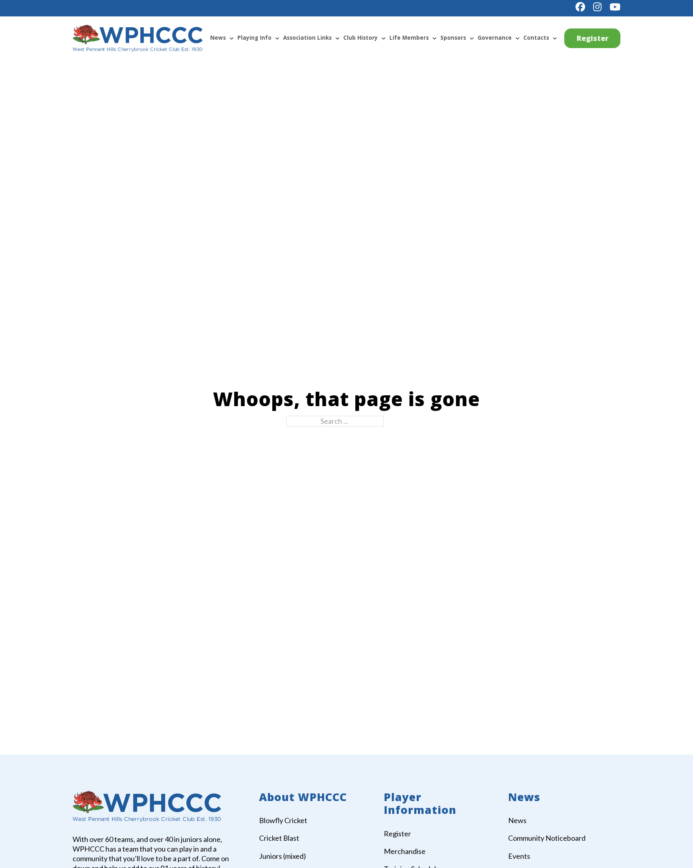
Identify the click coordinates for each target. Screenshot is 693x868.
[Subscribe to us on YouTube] (615, 7)
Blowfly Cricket (283, 820)
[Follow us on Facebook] (580, 7)
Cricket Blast (279, 838)
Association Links (307, 37)
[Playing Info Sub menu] (277, 38)
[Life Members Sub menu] (434, 38)
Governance (495, 37)
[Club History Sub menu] (383, 38)
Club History (360, 37)
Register (592, 38)
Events (519, 856)
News (218, 37)
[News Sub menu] (231, 38)
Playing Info (254, 37)
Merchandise (405, 851)
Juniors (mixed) (282, 856)
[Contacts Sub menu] (555, 38)
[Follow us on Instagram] (597, 7)
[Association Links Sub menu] (337, 38)
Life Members (409, 37)
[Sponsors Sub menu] (472, 38)
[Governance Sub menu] (517, 38)
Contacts (536, 37)
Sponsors (453, 37)
